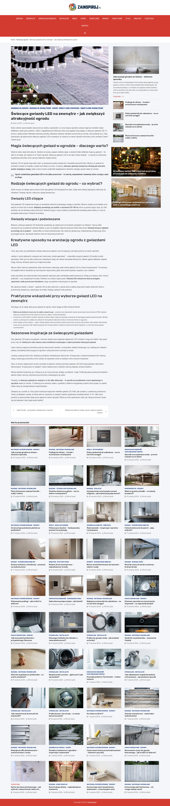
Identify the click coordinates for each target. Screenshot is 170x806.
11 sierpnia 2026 (95, 643)
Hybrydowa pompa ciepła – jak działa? (66, 601)
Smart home (117, 19)
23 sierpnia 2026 (19, 458)
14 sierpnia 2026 (19, 607)
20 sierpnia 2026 (57, 496)
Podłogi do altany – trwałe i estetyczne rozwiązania (137, 103)
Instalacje (64, 19)
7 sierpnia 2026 (94, 717)
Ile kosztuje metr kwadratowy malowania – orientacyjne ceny (101, 788)
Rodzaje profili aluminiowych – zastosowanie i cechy (24, 751)
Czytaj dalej (117, 96)
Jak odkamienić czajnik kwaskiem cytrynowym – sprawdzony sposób (140, 676)
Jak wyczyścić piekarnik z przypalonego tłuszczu (22, 639)
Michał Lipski (29, 123)
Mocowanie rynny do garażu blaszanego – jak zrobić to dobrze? (140, 751)
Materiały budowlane (65, 449)
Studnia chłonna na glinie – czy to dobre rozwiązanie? (64, 492)
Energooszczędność (47, 19)
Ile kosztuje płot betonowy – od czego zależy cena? (139, 788)
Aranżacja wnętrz (94, 525)
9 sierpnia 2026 (94, 682)
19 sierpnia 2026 (133, 496)
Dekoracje (30, 19)
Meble (74, 19)
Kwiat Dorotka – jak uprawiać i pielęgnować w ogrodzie (35, 410)
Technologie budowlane (66, 488)
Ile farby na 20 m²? (95, 714)
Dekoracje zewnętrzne (40, 108)
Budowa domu (137, 562)
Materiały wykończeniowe (21, 449)
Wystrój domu (63, 562)
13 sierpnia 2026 (95, 607)
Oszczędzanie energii (134, 452)
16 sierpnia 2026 (57, 570)
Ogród (83, 19)
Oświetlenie (94, 19)
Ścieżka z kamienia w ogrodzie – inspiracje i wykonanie (63, 751)
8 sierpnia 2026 (19, 719)
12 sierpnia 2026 (19, 643)
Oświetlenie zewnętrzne (91, 108)
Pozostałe (149, 19)
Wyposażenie (98, 449)
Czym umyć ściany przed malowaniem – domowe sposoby (104, 751)
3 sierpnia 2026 (132, 792)
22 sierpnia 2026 (57, 458)
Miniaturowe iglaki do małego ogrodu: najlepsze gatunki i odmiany (84, 411)
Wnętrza (137, 19)
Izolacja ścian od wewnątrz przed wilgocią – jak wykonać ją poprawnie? (103, 492)
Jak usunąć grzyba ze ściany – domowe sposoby (24, 453)
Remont (106, 19)
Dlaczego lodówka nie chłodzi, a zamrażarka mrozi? (63, 639)
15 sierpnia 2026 (133, 570)
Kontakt (85, 26)
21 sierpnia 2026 (133, 460)
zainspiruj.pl (92, 802)
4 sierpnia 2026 (19, 792)
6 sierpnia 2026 (19, 756)
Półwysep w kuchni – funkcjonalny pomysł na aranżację (64, 529)
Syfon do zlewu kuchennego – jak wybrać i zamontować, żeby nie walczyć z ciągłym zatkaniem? (26, 789)
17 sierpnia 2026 (133, 533)
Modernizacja (130, 488)
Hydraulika (53, 635)
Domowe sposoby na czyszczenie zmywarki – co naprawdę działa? (140, 602)
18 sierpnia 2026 (57, 533)
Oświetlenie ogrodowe (69, 108)
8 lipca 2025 (17, 123)
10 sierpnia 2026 (19, 680)
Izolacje (97, 488)
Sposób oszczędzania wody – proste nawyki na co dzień (141, 125)
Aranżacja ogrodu (19, 108)
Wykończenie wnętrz (140, 525)
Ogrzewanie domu (74, 598)
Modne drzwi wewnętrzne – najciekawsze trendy (61, 566)
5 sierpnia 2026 (94, 756)
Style (128, 19)
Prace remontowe (132, 598)
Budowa (19, 19)
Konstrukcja (61, 784)
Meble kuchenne (61, 525)
